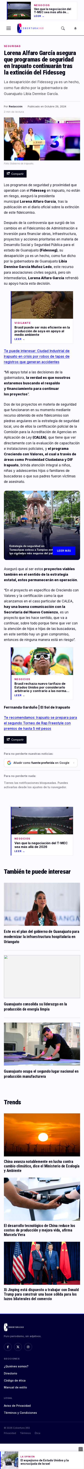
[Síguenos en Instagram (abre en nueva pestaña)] (28, 1347)
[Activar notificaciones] (75, 28)
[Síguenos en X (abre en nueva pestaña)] (18, 1347)
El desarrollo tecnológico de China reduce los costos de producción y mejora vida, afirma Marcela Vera (39, 1230)
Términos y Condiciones (20, 1412)
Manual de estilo (15, 1387)
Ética (37, 1433)
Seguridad (12, 46)
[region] (42, 525)
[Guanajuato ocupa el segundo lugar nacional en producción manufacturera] (42, 1044)
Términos (25, 1433)
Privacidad (10, 1433)
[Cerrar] (81, 1449)
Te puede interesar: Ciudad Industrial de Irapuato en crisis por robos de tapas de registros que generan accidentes (37, 356)
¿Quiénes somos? (16, 1366)
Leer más (64, 550)
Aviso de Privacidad (17, 1405)
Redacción (15, 106)
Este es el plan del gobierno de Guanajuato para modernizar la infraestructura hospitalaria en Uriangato (41, 936)
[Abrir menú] (8, 28)
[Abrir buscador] (63, 28)
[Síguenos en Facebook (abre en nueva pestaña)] (8, 1347)
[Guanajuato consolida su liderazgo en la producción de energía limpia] (42, 976)
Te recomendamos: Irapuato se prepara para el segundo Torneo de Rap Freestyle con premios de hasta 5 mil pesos (40, 723)
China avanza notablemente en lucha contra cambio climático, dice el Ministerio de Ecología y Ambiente (41, 1166)
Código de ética (15, 1380)
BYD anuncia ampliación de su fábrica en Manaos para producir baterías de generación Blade (30, 551)
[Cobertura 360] (30, 28)
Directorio (10, 1373)
